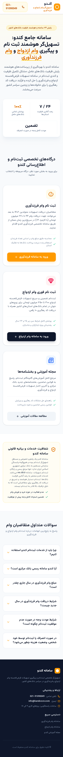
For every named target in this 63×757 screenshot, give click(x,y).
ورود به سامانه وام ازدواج (33, 336)
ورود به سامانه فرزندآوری (33, 257)
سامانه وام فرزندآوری (50, 721)
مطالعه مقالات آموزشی (34, 416)
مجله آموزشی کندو (52, 732)
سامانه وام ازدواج (52, 726)
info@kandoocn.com (39, 701)
